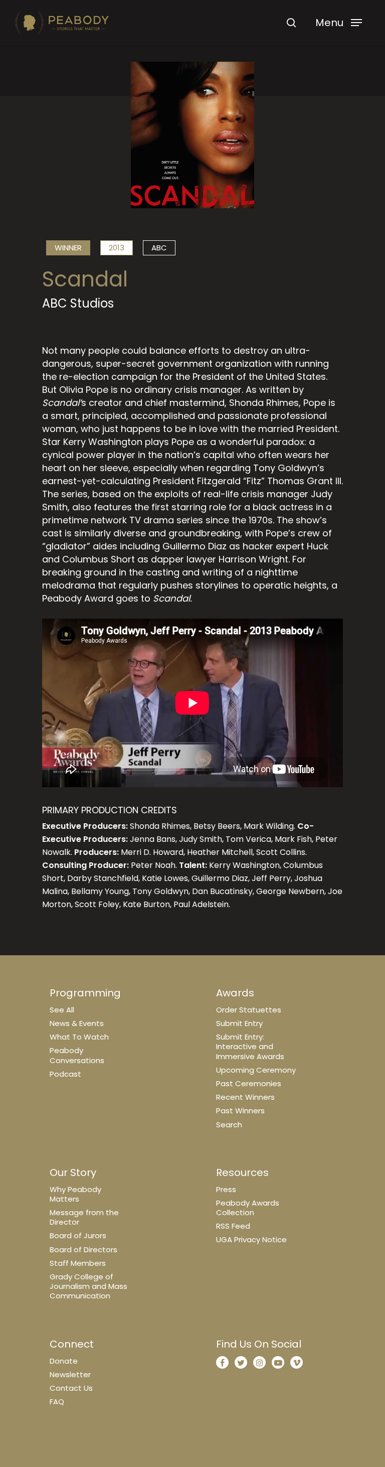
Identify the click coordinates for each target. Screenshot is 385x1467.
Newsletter (70, 1374)
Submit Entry (239, 1023)
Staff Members (78, 1263)
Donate (64, 1361)
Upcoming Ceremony (256, 1070)
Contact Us (71, 1388)
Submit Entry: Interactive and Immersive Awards (250, 1046)
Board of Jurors (78, 1235)
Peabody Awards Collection (247, 1208)
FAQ (57, 1401)
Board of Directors (83, 1249)
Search (229, 1124)
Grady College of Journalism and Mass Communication (88, 1286)
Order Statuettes (248, 1009)
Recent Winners (245, 1097)
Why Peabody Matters (75, 1194)
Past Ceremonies (248, 1083)
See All (62, 1009)
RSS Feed (233, 1226)
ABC (159, 247)
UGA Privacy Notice (251, 1239)
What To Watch (79, 1037)
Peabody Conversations (77, 1055)
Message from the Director (84, 1217)
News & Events (77, 1023)
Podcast (65, 1074)
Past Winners (240, 1110)
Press (226, 1189)
